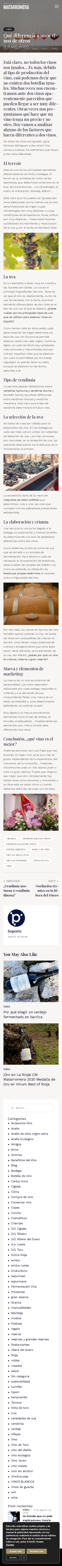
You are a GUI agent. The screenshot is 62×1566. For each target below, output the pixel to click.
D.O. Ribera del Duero (25, 1239)
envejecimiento (15, 849)
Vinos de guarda (22, 1487)
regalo (15, 1328)
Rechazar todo (36, 1551)
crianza (11, 838)
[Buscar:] (31, 1107)
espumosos (19, 1281)
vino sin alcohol (22, 1471)
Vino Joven (18, 1460)
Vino (9, 29)
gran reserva (19, 1297)
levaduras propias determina (21, 573)
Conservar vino (21, 1202)
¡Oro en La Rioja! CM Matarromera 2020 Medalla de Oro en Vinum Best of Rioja (29, 1079)
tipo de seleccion (17, 855)
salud (15, 1371)
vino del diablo (21, 1450)
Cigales (16, 1186)
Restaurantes (20, 1344)
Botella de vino (21, 1176)
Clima (15, 1192)
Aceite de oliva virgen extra (29, 1133)
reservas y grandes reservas (30, 1339)
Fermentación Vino (24, 1286)
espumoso (18, 1276)
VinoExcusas (19, 1476)
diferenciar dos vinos (37, 838)
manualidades (21, 1307)
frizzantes (18, 1292)
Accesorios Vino (21, 1123)
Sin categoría (20, 1376)
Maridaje (17, 1313)
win (13, 1492)
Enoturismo (19, 1271)
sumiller (16, 1386)
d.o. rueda (18, 1244)
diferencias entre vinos (21, 844)
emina (15, 1260)
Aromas (16, 1155)
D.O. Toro (17, 1249)
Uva (13, 1413)
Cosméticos (19, 1218)
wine (14, 1497)
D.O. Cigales (18, 1228)
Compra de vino (22, 1197)
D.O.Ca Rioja (19, 1255)
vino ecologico (20, 1455)
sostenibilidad (20, 1381)
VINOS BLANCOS (22, 1481)
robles (15, 1360)
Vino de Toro (19, 1445)
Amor (15, 1149)
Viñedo (15, 1434)
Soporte (15, 931)
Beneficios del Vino (24, 1160)
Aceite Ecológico (22, 1139)
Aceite (15, 1128)
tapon (15, 1392)
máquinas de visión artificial (21, 499)
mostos (16, 1318)
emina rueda (20, 1265)
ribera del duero (22, 1350)
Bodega (16, 1170)
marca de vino (41, 849)
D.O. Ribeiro (18, 1234)
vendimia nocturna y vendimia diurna (27, 390)
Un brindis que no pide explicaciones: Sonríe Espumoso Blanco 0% (37, 1520)
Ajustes (10, 1544)
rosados (16, 1365)
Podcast (16, 1323)
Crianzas (17, 1223)
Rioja (14, 1355)
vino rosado (19, 1466)
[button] (57, 6)
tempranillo (19, 1397)
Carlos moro (19, 1181)
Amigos (16, 1144)
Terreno (16, 1402)
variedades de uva (23, 1418)
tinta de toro (20, 1408)
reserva (16, 1334)
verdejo (16, 1429)
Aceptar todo (15, 1551)
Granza (16, 1302)
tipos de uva (41, 860)
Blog (14, 1165)
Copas (15, 1207)
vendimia (17, 1423)
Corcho (16, 1213)
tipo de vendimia (16, 860)
